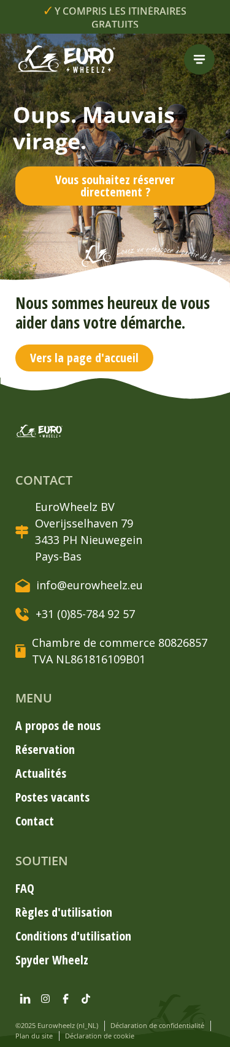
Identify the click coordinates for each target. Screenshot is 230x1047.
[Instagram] (45, 998)
